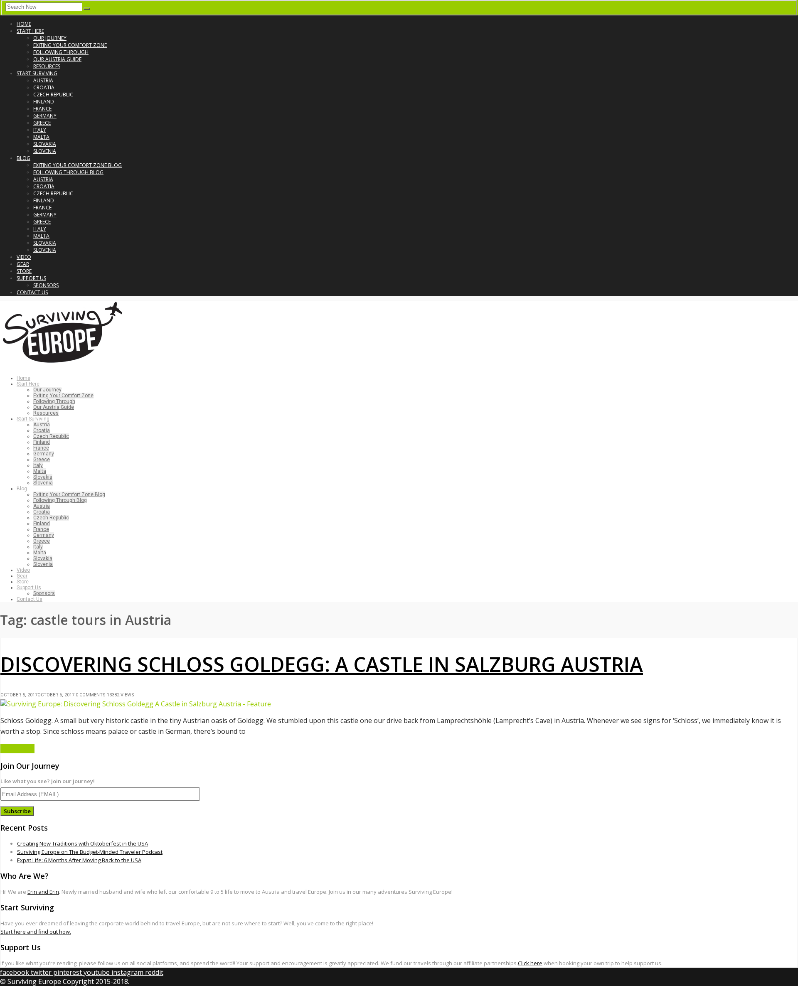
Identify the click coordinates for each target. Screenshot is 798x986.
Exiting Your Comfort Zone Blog (77, 165)
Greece (42, 122)
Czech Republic (53, 94)
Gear (23, 264)
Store (24, 271)
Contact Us (32, 292)
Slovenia (44, 151)
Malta (41, 136)
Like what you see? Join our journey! (47, 781)
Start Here (30, 30)
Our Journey (49, 38)
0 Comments (91, 695)
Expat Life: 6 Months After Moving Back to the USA (79, 860)
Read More (17, 748)
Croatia (43, 87)
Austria (43, 80)
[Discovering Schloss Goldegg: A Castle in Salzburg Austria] (135, 703)
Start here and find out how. (35, 931)
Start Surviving (37, 73)
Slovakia (44, 144)
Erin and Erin (43, 891)
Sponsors (46, 285)
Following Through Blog (68, 172)
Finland (43, 101)
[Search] (87, 8)
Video (24, 257)
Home (24, 23)
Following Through (61, 52)
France (42, 108)
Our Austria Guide (57, 59)
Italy (39, 129)
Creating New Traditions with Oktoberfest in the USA (82, 843)
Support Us (31, 278)
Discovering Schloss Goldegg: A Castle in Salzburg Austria (321, 664)
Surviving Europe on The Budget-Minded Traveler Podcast (90, 852)
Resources (46, 66)
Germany (45, 115)
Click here (530, 963)
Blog (23, 158)
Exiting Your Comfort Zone (70, 45)
